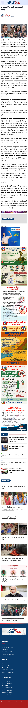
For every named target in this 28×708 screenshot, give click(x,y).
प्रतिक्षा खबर (8, 15)
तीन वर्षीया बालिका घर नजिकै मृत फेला (17, 463)
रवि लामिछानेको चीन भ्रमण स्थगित (16, 455)
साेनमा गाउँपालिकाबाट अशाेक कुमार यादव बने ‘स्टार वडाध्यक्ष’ (16, 447)
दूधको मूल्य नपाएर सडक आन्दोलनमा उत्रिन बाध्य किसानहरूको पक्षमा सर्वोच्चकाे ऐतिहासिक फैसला (18, 439)
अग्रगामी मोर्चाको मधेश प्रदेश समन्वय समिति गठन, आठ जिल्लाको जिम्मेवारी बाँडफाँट (17, 470)
